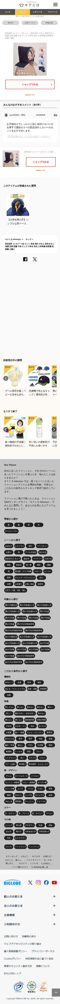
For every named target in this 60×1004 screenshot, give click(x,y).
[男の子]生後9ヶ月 (29, 611)
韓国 (50, 745)
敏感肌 (9, 751)
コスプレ (8, 847)
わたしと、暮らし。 (14, 860)
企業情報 (9, 915)
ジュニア (8, 825)
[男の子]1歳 (44, 611)
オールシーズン (11, 531)
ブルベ (39, 751)
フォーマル (41, 801)
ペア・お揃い (10, 764)
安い (22, 758)
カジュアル (39, 795)
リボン (40, 789)
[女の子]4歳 (33, 649)
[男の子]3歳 (21, 618)
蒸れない (30, 707)
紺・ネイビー (37, 813)
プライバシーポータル (43, 951)
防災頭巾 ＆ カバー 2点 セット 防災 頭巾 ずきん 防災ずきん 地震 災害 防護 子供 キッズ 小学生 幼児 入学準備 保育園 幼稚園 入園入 (29, 246)
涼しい (9, 713)
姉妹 (50, 825)
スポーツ (38, 571)
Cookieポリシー (12, 958)
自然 (50, 795)
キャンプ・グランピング (25, 578)
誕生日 (26, 559)
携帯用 (49, 732)
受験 (9, 565)
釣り (41, 578)
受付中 (11, 23)
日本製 (40, 745)
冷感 (19, 682)
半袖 (40, 739)
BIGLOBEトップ (12, 973)
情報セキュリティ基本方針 (18, 966)
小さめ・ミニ (20, 726)
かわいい (18, 795)
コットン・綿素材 (12, 782)
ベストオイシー (33, 860)
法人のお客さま (13, 906)
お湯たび (47, 856)
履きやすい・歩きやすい (25, 713)
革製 (50, 789)
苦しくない (9, 707)
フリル (30, 789)
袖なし (20, 745)
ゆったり (42, 726)
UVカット (9, 682)
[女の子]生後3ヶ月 (44, 637)
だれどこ (25, 856)
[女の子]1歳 (44, 643)
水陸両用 (43, 689)
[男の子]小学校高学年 (33, 630)
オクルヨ (36, 856)
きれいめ (8, 801)
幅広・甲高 (9, 745)
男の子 (19, 831)
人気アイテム (30, 23)
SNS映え (22, 764)
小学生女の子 (30, 831)
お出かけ (8, 546)
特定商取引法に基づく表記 (39, 958)
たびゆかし (46, 863)
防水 (29, 682)
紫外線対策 (29, 720)
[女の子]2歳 (9, 649)
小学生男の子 (44, 831)
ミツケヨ (34, 863)
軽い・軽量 (19, 732)
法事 (9, 584)
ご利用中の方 (12, 924)
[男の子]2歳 (9, 618)
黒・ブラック (24, 813)
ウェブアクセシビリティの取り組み (22, 943)
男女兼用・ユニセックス (38, 764)
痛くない (18, 720)
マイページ (52, 12)
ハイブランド (10, 758)
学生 (9, 838)
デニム (9, 776)
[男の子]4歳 (33, 618)
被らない (8, 720)
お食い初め (29, 584)
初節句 (40, 584)
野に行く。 (11, 863)
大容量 (9, 732)
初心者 (19, 825)
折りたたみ (9, 739)
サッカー (48, 571)
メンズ (7, 12)
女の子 (9, 831)
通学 (39, 565)
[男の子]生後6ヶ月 (12, 611)
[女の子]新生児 (11, 637)
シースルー (35, 776)
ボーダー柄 (42, 782)
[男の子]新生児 (11, 605)
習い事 (29, 565)
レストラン (19, 546)
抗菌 (9, 695)
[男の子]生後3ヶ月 (44, 605)
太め (32, 726)
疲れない (40, 707)
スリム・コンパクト (35, 732)
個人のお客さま (13, 896)
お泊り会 (48, 559)
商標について (43, 966)
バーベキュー (42, 546)
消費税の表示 (29, 936)
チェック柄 (9, 789)
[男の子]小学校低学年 (25, 624)
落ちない (41, 713)
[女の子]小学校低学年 (25, 656)
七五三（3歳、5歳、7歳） (15, 590)
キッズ (22, 12)
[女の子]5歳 (45, 649)
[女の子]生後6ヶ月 (12, 643)
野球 (9, 578)
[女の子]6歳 (9, 656)
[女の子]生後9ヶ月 (29, 643)
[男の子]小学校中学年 (13, 630)
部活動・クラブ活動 (23, 571)
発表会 (19, 565)
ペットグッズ (34, 847)
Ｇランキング (12, 856)
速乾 (39, 682)
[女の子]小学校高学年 (33, 662)
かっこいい (29, 801)
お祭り (9, 552)
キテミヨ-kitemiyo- (13, 239)
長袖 (50, 739)
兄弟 (40, 825)
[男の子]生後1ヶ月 (27, 605)
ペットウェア (20, 847)
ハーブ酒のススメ (20, 867)
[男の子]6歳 (9, 624)
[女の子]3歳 (21, 649)
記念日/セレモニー (12, 559)
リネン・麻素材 (28, 782)
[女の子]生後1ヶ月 (27, 637)
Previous (5, 378)
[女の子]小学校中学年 (13, 662)
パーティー (37, 559)
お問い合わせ (11, 936)
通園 (49, 565)
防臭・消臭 (32, 689)
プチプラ (32, 758)
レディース (37, 12)
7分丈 (30, 745)
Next (54, 378)
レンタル (18, 751)
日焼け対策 (41, 720)
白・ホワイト (10, 813)
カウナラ (23, 863)
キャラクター (20, 838)
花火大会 (42, 552)
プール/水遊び (30, 552)
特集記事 (49, 23)
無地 (9, 795)
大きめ (9, 726)
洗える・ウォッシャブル (15, 689)
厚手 (20, 739)
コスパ (42, 758)
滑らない (20, 707)
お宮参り (18, 584)
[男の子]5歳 (45, 618)
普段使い (18, 801)
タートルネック (21, 776)
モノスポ (48, 860)
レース (20, 789)
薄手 (30, 739)
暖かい (50, 707)
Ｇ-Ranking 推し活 (39, 867)
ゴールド (49, 813)
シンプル (28, 795)
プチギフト (29, 825)
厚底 (29, 751)
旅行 (30, 546)
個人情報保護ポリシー (15, 951)
